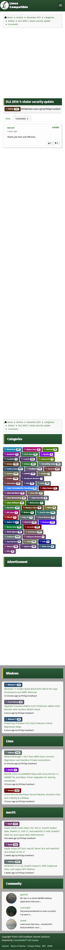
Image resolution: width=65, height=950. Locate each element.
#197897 (55, 127)
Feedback (34, 469)
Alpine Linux (32, 449)
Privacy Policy (34, 946)
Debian (13, 109)
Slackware (34, 532)
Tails (45, 541)
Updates (29, 546)
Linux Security (38, 498)
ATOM (49, 946)
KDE (29, 483)
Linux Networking (15, 498)
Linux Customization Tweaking (21, 488)
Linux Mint (36, 493)
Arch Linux (30, 454)
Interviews (12, 483)
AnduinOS (12, 454)
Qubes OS (12, 522)
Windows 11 (13, 685)
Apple (12, 824)
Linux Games (49, 488)
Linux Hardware (14, 493)
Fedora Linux (14, 469)
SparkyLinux (13, 541)
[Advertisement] (32, 62)
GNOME (29, 473)
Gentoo (11, 473)
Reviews (48, 522)
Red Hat (30, 522)
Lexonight (25, 907)
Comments (22, 118)
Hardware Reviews (33, 478)
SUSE (30, 541)
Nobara (28, 512)
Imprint (5, 946)
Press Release (46, 517)
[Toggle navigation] (60, 5)
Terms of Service (18, 946)
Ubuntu (11, 546)
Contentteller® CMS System (26, 940)
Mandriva (12, 507)
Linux (44, 483)
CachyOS (11, 459)
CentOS (28, 459)
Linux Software (14, 503)
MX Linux (11, 512)
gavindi (24, 894)
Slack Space (13, 532)
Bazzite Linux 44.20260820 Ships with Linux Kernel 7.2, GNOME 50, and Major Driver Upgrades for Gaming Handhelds (31, 777)
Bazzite (47, 454)
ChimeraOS (46, 459)
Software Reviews (34, 537)
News (8, 118)
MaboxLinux (35, 503)
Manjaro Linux (32, 507)
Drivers (29, 464)
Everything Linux (50, 464)
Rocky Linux (13, 527)
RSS (44, 946)
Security (33, 527)
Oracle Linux (46, 512)
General (53, 469)
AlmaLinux (13, 449)
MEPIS (51, 507)
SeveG (23, 920)
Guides (45, 473)
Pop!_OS (27, 517)
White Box (47, 546)
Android (51, 449)
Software (13, 537)
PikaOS (10, 517)
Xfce (9, 551)
